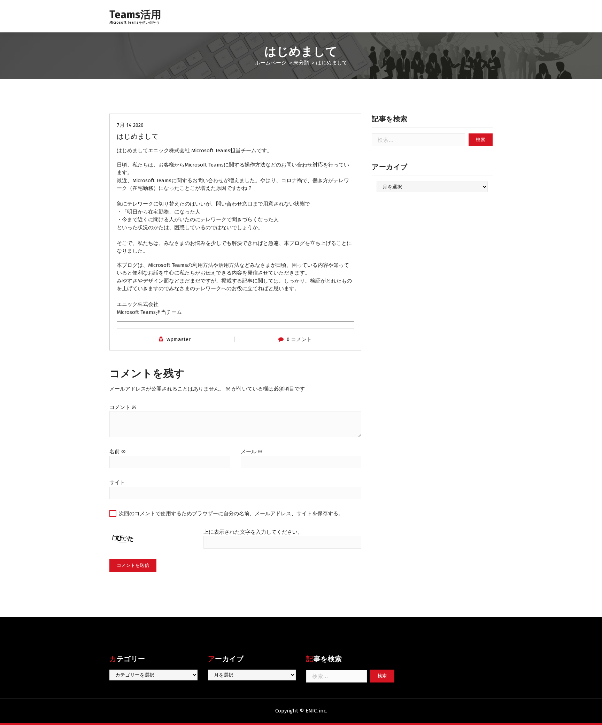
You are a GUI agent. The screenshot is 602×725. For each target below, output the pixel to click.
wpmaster (179, 339)
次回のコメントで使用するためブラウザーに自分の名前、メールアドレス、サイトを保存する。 (231, 513)
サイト (117, 482)
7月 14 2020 (130, 125)
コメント (122, 407)
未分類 (301, 63)
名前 (117, 451)
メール (251, 451)
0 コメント (299, 339)
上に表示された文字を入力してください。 (253, 532)
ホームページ (270, 63)
